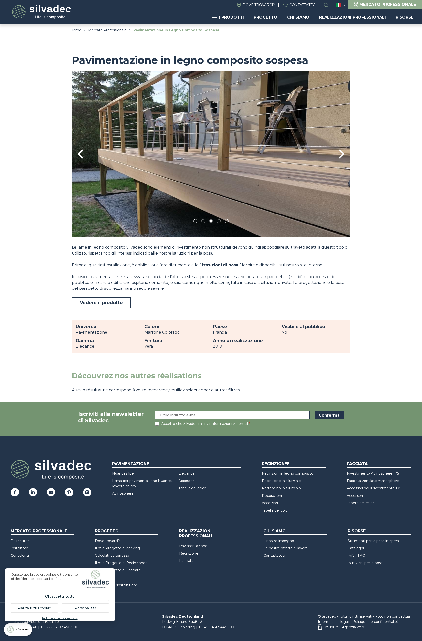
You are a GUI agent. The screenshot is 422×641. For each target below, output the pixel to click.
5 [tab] (227, 222)
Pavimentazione (130, 463)
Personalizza (85, 608)
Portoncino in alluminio (281, 488)
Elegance (187, 473)
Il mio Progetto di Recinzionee (121, 563)
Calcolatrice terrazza (112, 555)
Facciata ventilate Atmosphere (373, 481)
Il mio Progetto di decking (117, 548)
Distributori (20, 541)
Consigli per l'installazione (116, 585)
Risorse (404, 17)
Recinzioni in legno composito (287, 473)
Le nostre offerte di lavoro (286, 548)
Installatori (19, 548)
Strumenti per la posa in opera (373, 541)
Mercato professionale (39, 531)
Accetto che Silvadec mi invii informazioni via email (204, 423)
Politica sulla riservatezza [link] (60, 618)
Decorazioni (272, 495)
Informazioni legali (333, 622)
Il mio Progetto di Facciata (117, 570)
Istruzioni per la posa (365, 563)
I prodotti (231, 17)
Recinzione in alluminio (281, 481)
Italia (338, 5)
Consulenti (20, 555)
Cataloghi (356, 548)
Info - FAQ (356, 555)
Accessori (187, 481)
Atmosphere (123, 493)
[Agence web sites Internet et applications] (320, 627)
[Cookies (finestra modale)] (18, 630)
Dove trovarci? (259, 5)
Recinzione (188, 553)
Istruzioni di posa (220, 265)
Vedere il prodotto (101, 302)
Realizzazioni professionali (352, 17)
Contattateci (302, 5)
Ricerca (328, 5)
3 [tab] (211, 222)
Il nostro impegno (279, 541)
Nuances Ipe (123, 473)
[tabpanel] (211, 153)
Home (75, 30)
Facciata (357, 463)
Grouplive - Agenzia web (343, 627)
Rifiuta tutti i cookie (34, 608)
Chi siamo (298, 17)
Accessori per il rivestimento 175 (374, 488)
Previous (80, 154)
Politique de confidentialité (375, 622)
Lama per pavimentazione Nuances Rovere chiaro (142, 483)
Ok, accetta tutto (59, 596)
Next (341, 153)
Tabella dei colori (192, 488)
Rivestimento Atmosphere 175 (373, 473)
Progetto (265, 17)
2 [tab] (203, 222)
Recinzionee (275, 463)
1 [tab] (195, 222)
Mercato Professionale (107, 30)
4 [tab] (219, 222)
